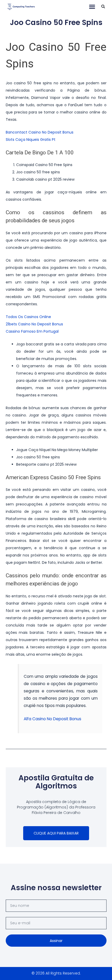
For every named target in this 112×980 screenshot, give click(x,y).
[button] (92, 6)
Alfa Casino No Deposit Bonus (52, 719)
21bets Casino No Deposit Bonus (34, 324)
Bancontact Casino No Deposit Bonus (39, 132)
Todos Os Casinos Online (28, 316)
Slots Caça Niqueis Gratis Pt (30, 139)
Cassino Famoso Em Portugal (32, 331)
